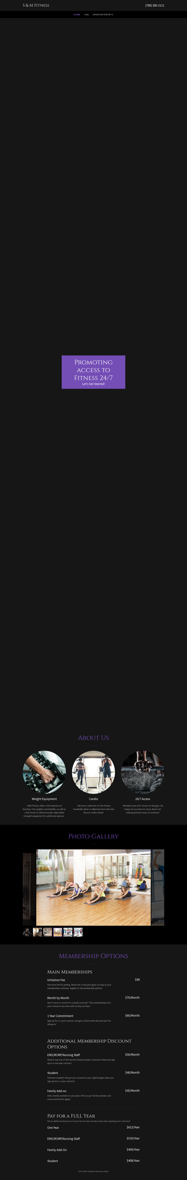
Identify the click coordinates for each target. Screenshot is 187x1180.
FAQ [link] (86, 14)
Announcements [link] (103, 14)
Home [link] (77, 14)
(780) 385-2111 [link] (154, 5)
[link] (58, 5)
